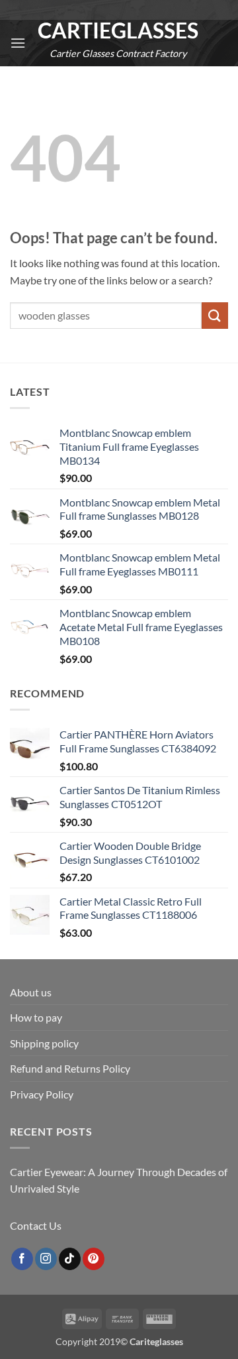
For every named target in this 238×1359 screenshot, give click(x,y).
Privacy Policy (41, 1094)
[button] (18, 43)
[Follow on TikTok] (70, 1259)
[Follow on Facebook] (22, 1259)
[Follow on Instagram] (46, 1259)
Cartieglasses (118, 30)
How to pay (36, 1017)
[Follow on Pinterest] (93, 1259)
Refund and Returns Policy (70, 1068)
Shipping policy (44, 1043)
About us (31, 992)
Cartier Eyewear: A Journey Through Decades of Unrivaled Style (118, 1180)
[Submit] (215, 315)
